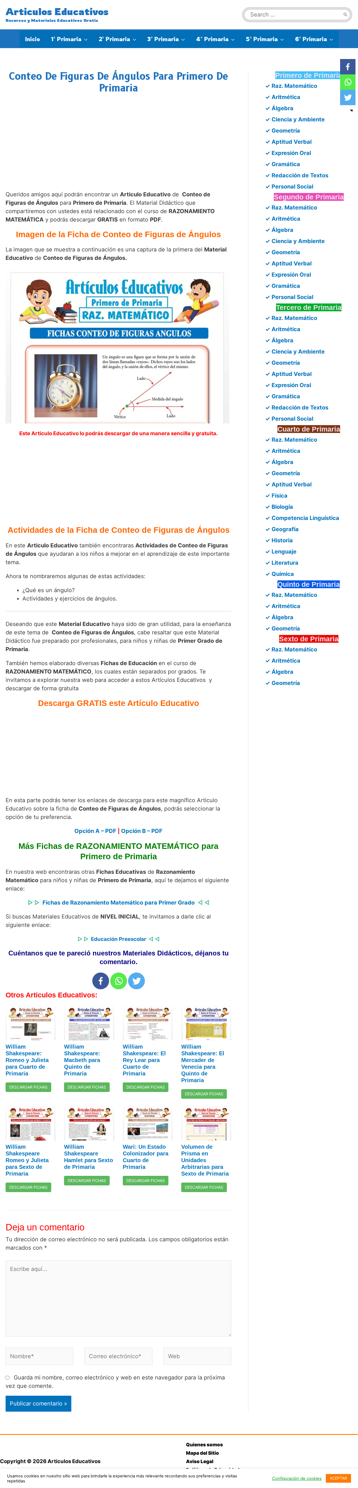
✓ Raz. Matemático (291, 86)
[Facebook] (100, 981)
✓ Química (279, 574)
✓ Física (276, 495)
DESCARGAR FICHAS (28, 1087)
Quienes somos (204, 1444)
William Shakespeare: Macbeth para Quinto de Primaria (82, 1060)
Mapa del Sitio (202, 1453)
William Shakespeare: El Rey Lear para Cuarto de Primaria (144, 1060)
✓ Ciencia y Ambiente (295, 119)
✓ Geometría (282, 130)
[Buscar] (345, 15)
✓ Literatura (281, 562)
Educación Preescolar (118, 939)
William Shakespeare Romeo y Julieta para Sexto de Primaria (27, 1160)
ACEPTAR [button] (338, 1478)
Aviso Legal (199, 1461)
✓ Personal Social (289, 186)
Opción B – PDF (141, 831)
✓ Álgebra (279, 108)
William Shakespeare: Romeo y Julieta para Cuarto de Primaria (27, 1060)
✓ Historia (279, 540)
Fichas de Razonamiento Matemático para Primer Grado (119, 902)
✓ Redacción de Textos (296, 175)
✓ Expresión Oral (288, 153)
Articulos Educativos (57, 11)
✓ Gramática (282, 164)
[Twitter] (136, 981)
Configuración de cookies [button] (297, 1478)
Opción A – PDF (95, 831)
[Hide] (351, 110)
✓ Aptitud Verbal (288, 141)
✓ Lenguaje (280, 551)
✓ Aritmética (282, 97)
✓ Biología (279, 506)
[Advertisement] (118, 148)
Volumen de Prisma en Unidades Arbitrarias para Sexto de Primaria (205, 1160)
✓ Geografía (282, 529)
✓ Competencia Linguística (302, 518)
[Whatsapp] (118, 981)
